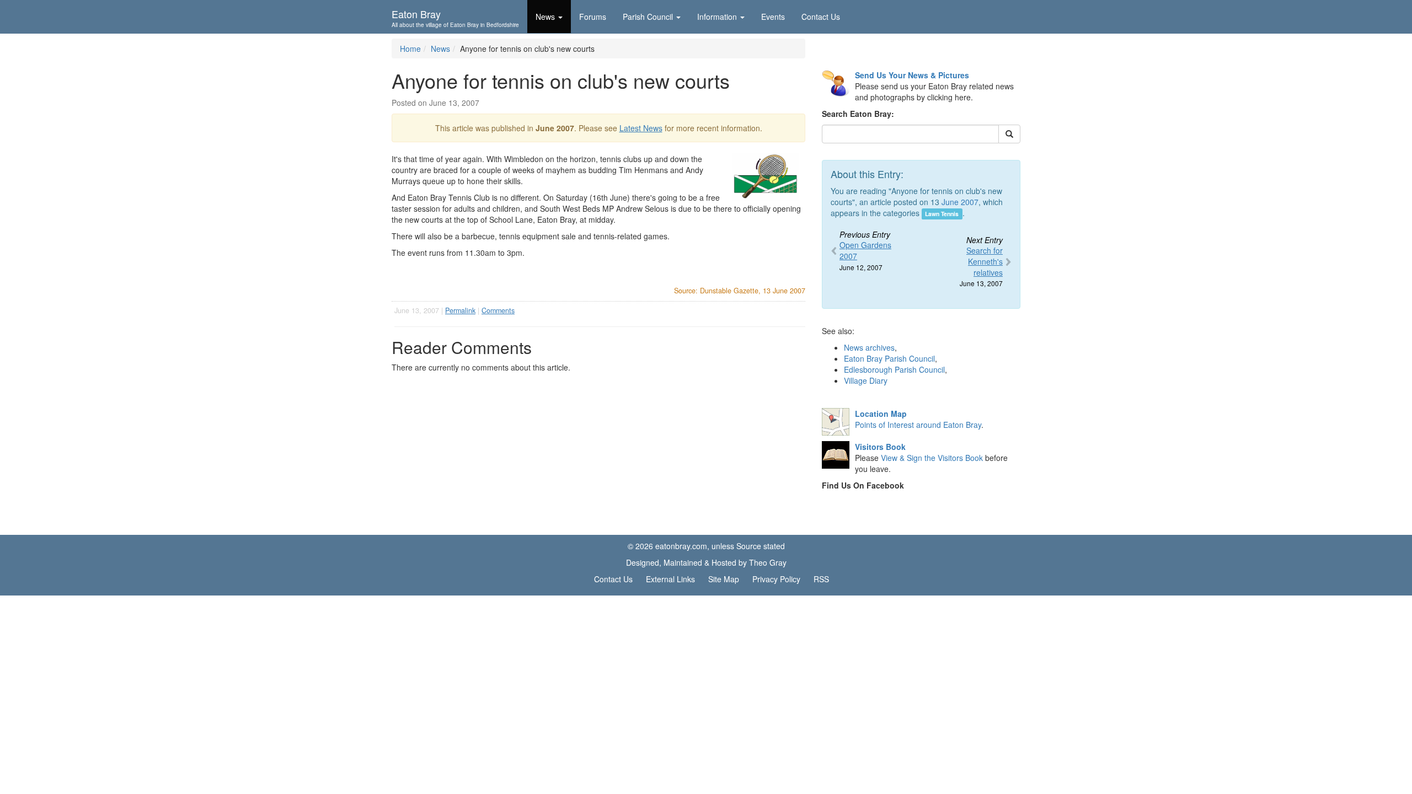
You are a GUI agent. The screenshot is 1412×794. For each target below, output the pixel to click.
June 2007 (960, 201)
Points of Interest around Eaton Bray (918, 424)
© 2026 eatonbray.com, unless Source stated (706, 545)
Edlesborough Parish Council (894, 369)
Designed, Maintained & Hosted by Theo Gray (706, 562)
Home (410, 48)
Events (773, 16)
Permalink (460, 310)
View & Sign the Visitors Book (932, 457)
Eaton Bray (455, 17)
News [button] (545, 16)
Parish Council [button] (648, 16)
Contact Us (820, 16)
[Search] (1009, 134)
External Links (670, 578)
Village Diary (865, 380)
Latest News (640, 127)
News (440, 48)
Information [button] (717, 16)
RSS (821, 578)
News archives (869, 347)
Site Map (723, 578)
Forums (592, 16)
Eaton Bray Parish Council (889, 358)
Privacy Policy (776, 578)
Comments (498, 310)
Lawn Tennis (942, 214)
